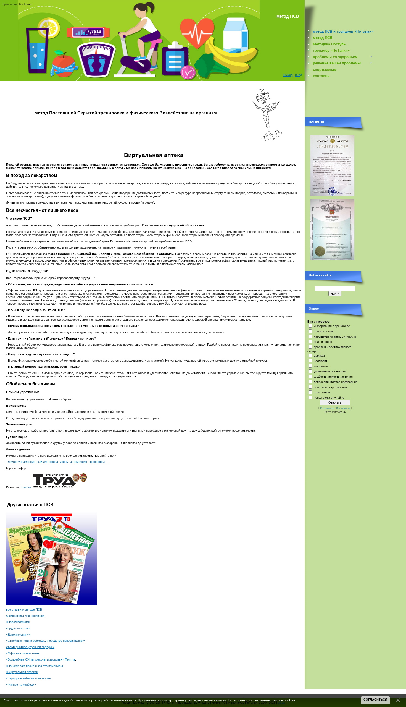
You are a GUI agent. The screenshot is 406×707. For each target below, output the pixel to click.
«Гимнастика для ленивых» (25, 615)
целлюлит (320, 360)
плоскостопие (323, 331)
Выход (287, 75)
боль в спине (323, 341)
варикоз (319, 355)
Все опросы (343, 408)
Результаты (326, 408)
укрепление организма (330, 371)
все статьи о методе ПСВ (24, 609)
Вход (298, 75)
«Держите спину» (18, 634)
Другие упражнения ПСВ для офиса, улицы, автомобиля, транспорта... (57, 461)
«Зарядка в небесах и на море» (28, 678)
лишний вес (322, 366)
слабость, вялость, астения (333, 376)
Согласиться (375, 699)
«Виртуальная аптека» (22, 672)
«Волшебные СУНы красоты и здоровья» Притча (40, 659)
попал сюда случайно (329, 397)
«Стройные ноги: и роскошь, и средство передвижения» (45, 640)
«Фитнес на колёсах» (21, 684)
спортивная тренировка (330, 387)
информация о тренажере (332, 326)
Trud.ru (26, 487)
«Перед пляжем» (18, 621)
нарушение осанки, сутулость (335, 336)
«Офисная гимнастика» (22, 653)
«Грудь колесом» (18, 628)
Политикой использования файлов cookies (261, 700)
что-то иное (322, 392)
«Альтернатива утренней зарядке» (30, 647)
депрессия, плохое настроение (335, 381)
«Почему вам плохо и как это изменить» (34, 665)
